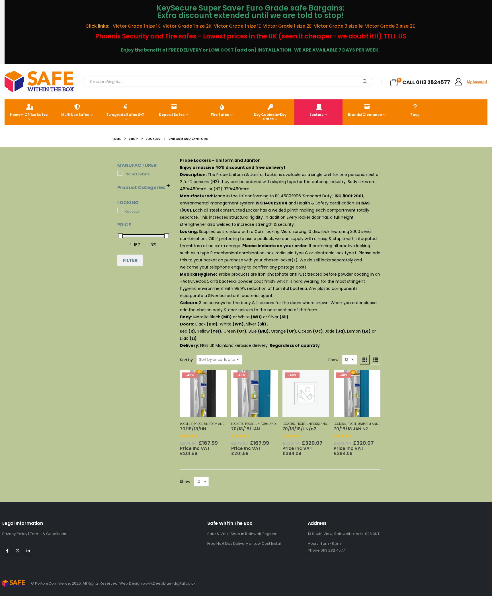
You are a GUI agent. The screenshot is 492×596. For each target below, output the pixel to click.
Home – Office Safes (29, 114)
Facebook (7, 550)
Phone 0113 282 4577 (326, 550)
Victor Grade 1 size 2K (187, 26)
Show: (333, 359)
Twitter (17, 550)
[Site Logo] (39, 81)
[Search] (365, 82)
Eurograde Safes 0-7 (125, 114)
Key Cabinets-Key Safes (270, 116)
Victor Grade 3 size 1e (338, 26)
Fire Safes (220, 114)
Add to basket (208, 379)
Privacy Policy (15, 533)
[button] (365, 359)
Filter (130, 260)
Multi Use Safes (75, 114)
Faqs (415, 114)
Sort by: (187, 359)
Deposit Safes (171, 114)
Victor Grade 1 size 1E (237, 26)
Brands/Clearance (365, 114)
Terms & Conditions (48, 533)
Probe (198, 424)
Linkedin (28, 550)
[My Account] (458, 81)
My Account (477, 81)
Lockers (316, 114)
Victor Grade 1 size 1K (136, 26)
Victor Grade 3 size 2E (390, 26)
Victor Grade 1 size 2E (287, 26)
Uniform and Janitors (221, 424)
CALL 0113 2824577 (426, 82)
